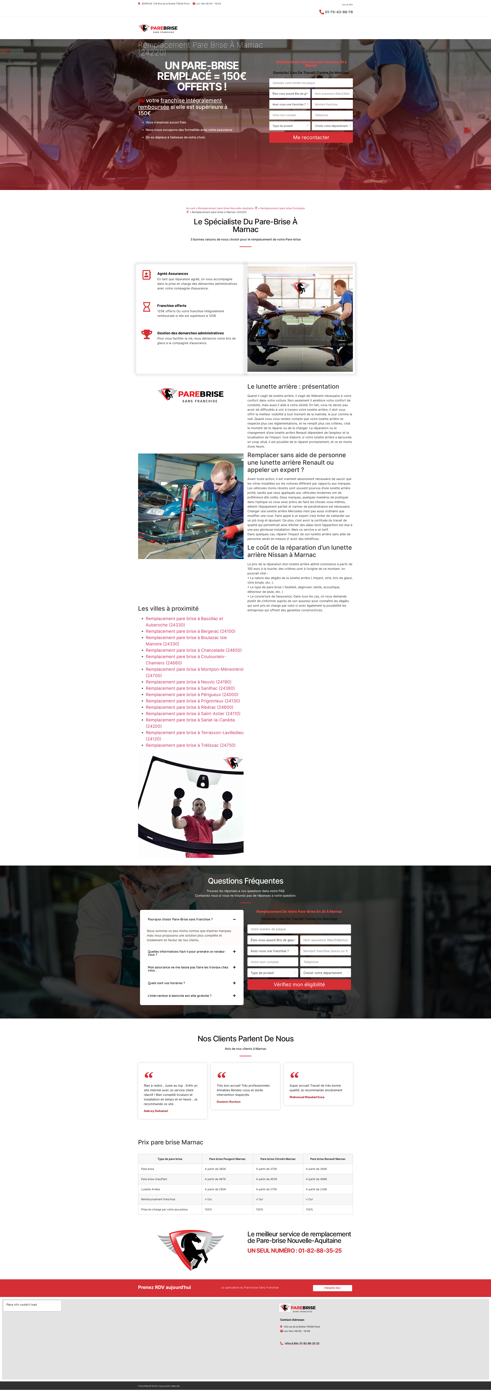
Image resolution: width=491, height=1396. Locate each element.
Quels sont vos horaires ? (166, 983)
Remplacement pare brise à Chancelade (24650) (194, 650)
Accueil (190, 208)
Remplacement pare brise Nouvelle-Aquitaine (226, 208)
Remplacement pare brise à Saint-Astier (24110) (193, 713)
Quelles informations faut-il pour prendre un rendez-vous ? (187, 953)
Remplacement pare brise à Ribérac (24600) (189, 707)
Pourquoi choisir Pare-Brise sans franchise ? (180, 919)
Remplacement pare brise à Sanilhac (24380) (190, 688)
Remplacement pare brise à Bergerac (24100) (191, 631)
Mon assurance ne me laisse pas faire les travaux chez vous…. (188, 968)
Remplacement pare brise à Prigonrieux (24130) (193, 700)
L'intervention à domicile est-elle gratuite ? (180, 996)
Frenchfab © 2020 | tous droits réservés (159, 1385)
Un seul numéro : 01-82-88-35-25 (294, 1250)
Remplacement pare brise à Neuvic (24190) (188, 681)
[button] (192, 919)
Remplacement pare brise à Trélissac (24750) (191, 745)
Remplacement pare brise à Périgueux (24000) (192, 694)
